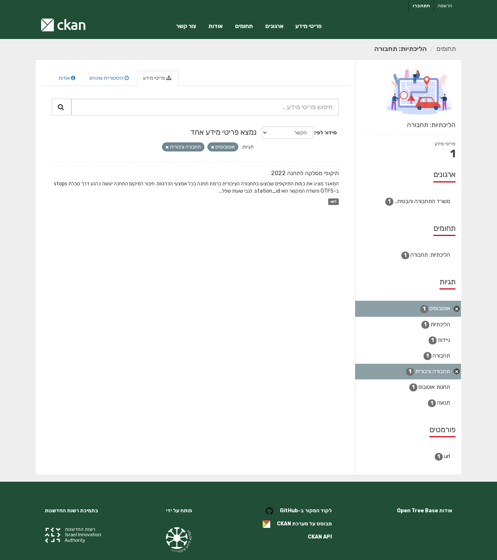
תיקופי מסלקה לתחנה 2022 (305, 173)
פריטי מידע (308, 26)
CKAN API (320, 537)
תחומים (244, 26)
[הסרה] (212, 147)
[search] (61, 107)
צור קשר (186, 26)
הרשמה (445, 5)
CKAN (284, 524)
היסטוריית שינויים (107, 78)
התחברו (421, 5)
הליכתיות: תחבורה (400, 49)
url (333, 201)
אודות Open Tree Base (424, 511)
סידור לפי (326, 133)
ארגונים (274, 26)
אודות (215, 26)
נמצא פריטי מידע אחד (223, 132)
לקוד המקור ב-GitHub (306, 511)
